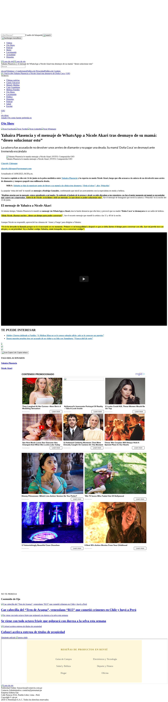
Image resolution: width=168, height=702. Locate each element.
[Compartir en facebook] (8, 129)
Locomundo (11, 52)
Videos (9, 43)
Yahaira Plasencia (9, 363)
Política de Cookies (52, 71)
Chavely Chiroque (9, 163)
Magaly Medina (12, 85)
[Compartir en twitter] (21, 129)
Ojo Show (10, 45)
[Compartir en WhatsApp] (48, 129)
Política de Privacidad (35, 71)
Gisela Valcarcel (13, 82)
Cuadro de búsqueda (33, 35)
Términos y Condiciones (16, 71)
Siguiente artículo (8, 637)
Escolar (9, 106)
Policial (9, 47)
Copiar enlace (22, 352)
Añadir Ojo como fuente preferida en (16, 118)
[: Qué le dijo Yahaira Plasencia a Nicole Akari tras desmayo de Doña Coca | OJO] (35, 73)
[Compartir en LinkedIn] (34, 129)
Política (9, 97)
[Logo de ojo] (7, 61)
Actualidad (10, 55)
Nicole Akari (6, 368)
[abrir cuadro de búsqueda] (47, 35)
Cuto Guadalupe (13, 87)
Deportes (10, 57)
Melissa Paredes (13, 90)
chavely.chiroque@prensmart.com (16, 168)
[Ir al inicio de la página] (7, 589)
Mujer (8, 50)
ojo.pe (3, 71)
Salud (8, 104)
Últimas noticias (13, 80)
